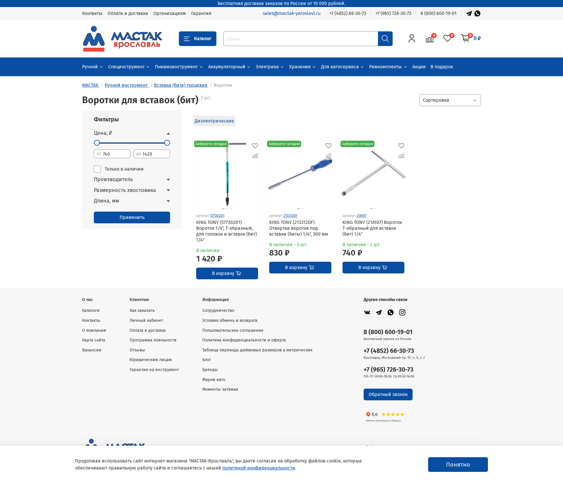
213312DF (290, 216)
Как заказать (142, 310)
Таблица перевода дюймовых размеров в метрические (257, 350)
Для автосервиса (340, 66)
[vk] (367, 312)
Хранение (300, 66)
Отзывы (137, 350)
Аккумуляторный (226, 66)
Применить (132, 217)
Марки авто (213, 379)
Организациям (169, 13)
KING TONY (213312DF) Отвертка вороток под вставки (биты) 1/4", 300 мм (298, 228)
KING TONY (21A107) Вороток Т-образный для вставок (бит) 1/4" (372, 228)
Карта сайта (93, 340)
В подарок (441, 66)
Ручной (90, 66)
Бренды (210, 369)
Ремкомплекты (385, 66)
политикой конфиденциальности (258, 468)
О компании (94, 330)
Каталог (202, 38)
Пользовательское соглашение (232, 330)
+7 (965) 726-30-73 (393, 13)
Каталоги (91, 310)
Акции (419, 66)
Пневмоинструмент (176, 66)
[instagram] (402, 312)
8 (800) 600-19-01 (438, 13)
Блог (206, 359)
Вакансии (91, 350)
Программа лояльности (153, 340)
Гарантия (201, 13)
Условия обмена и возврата (229, 320)
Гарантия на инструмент (154, 369)
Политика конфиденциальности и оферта (244, 340)
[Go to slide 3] (231, 208)
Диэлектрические (214, 121)
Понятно (458, 464)
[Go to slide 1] (298, 208)
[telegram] (378, 312)
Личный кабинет (146, 320)
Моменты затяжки (220, 389)
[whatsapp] (390, 312)
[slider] (96, 142)
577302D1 (217, 216)
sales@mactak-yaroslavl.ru (291, 13)
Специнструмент (126, 66)
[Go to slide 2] (227, 208)
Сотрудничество (218, 310)
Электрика (267, 66)
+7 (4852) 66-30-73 (347, 13)
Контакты (92, 13)
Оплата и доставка (128, 13)
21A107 (362, 216)
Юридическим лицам (151, 359)
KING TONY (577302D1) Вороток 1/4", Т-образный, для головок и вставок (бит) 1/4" (226, 231)
